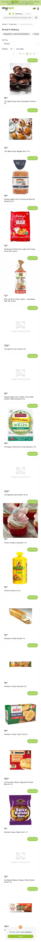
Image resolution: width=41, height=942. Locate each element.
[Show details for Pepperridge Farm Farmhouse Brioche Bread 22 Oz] (20, 177)
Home (4, 24)
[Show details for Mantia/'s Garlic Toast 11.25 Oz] (20, 712)
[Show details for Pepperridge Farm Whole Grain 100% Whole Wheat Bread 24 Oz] (20, 374)
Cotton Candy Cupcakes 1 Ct (15, 543)
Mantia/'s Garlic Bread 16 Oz (15, 686)
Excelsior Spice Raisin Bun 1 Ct (16, 832)
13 (30, 54)
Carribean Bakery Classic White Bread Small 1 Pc (19, 881)
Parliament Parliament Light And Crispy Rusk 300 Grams (19, 250)
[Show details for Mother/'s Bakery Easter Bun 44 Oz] (20, 907)
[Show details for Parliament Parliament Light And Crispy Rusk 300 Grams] (20, 227)
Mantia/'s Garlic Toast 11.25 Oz (16, 734)
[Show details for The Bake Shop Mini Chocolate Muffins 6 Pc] (20, 79)
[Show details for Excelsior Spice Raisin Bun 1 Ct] (20, 810)
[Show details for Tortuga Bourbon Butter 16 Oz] (20, 472)
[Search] (36, 18)
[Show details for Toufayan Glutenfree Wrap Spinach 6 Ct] (20, 424)
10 (20, 54)
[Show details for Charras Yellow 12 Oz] (20, 568)
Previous (17, 53)
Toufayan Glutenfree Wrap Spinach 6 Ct (20, 447)
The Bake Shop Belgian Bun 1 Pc (17, 151)
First (13, 53)
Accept (20, 936)
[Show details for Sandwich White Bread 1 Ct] (20, 616)
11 (23, 54)
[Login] (9, 14)
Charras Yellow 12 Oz (12, 591)
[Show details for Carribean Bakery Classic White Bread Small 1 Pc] (20, 858)
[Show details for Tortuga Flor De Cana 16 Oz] (20, 326)
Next (37, 53)
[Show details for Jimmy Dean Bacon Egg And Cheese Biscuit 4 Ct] (20, 760)
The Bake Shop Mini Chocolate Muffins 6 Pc (20, 102)
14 (34, 54)
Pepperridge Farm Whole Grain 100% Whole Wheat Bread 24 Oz (18, 398)
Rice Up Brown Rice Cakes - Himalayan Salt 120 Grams (19, 300)
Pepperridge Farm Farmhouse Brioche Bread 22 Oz (19, 200)
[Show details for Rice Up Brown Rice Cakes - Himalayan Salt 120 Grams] (20, 277)
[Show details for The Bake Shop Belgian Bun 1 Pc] (20, 129)
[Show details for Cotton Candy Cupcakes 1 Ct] (20, 520)
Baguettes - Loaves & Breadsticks (16, 34)
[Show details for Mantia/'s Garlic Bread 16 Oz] (20, 664)
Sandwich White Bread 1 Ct (14, 638)
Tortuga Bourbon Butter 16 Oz (16, 495)
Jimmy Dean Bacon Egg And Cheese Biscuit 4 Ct (18, 783)
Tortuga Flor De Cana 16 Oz (15, 349)
